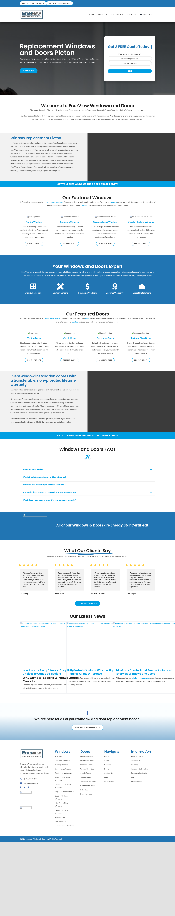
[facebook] (20, 787)
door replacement (52, 318)
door (87, 318)
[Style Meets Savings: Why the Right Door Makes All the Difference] (99, 643)
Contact (84, 205)
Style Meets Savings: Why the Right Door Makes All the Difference (96, 672)
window (113, 202)
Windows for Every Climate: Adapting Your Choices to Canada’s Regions (51, 672)
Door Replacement (129, 63)
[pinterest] (28, 787)
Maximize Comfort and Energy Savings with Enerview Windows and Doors (145, 672)
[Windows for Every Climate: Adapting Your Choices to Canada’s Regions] (52, 643)
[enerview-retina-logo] (31, 10)
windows (58, 59)
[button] (87, 469)
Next (130, 71)
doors (67, 59)
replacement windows (54, 202)
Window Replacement (129, 58)
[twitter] (24, 787)
